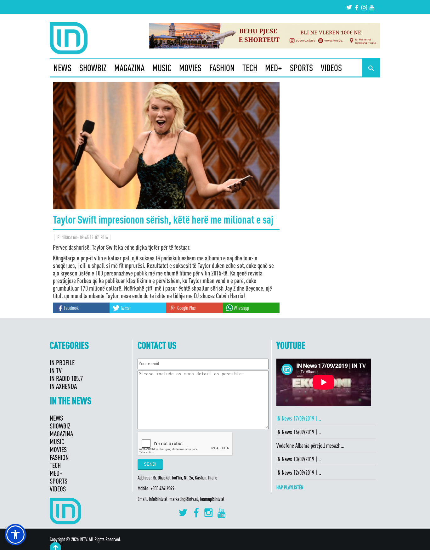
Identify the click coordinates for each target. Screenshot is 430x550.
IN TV (56, 370)
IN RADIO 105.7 (66, 378)
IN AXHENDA (63, 386)
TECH (249, 67)
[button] (15, 534)
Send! (150, 464)
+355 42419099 (162, 488)
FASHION (222, 67)
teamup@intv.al (212, 499)
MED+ (273, 67)
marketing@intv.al (183, 499)
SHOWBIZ (92, 67)
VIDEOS (331, 67)
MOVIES (190, 67)
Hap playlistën (289, 487)
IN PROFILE (62, 362)
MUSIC (161, 67)
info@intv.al (158, 499)
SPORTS (301, 67)
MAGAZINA (129, 67)
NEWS (62, 67)
